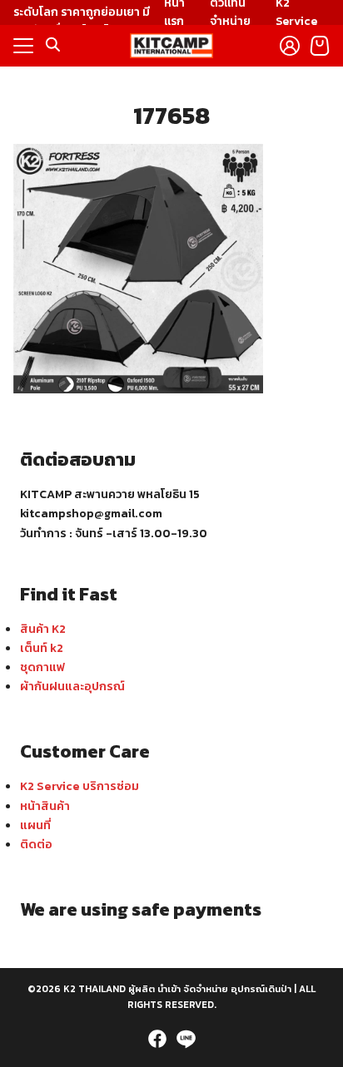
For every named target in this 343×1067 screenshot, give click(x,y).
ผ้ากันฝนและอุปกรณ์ (72, 686)
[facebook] (157, 1039)
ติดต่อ (36, 844)
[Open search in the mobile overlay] (53, 45)
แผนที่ (35, 825)
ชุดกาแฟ (42, 667)
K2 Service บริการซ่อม (79, 786)
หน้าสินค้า (45, 806)
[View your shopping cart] (320, 46)
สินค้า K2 (43, 629)
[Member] (290, 46)
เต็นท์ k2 (41, 648)
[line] (185, 1039)
